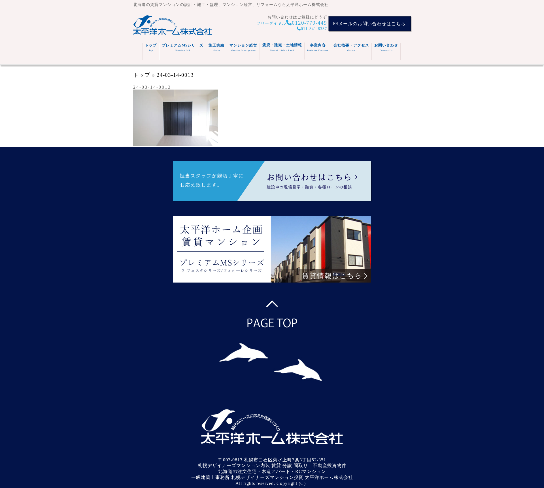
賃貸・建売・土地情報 (282, 47)
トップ (151, 47)
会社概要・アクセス (351, 47)
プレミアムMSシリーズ (182, 47)
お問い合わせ (386, 47)
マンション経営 (243, 47)
